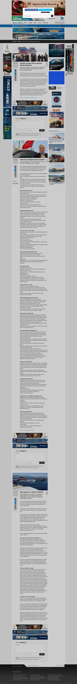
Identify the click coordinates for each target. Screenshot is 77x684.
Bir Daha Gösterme (28, 15)
